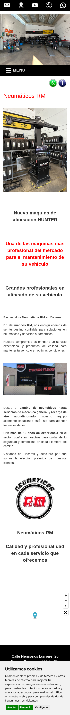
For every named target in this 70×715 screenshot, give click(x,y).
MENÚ (19, 70)
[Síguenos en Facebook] (62, 83)
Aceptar (11, 707)
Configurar (41, 707)
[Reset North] (65, 605)
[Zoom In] (65, 595)
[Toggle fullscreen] (65, 612)
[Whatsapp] (53, 83)
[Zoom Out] (65, 600)
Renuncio (25, 707)
